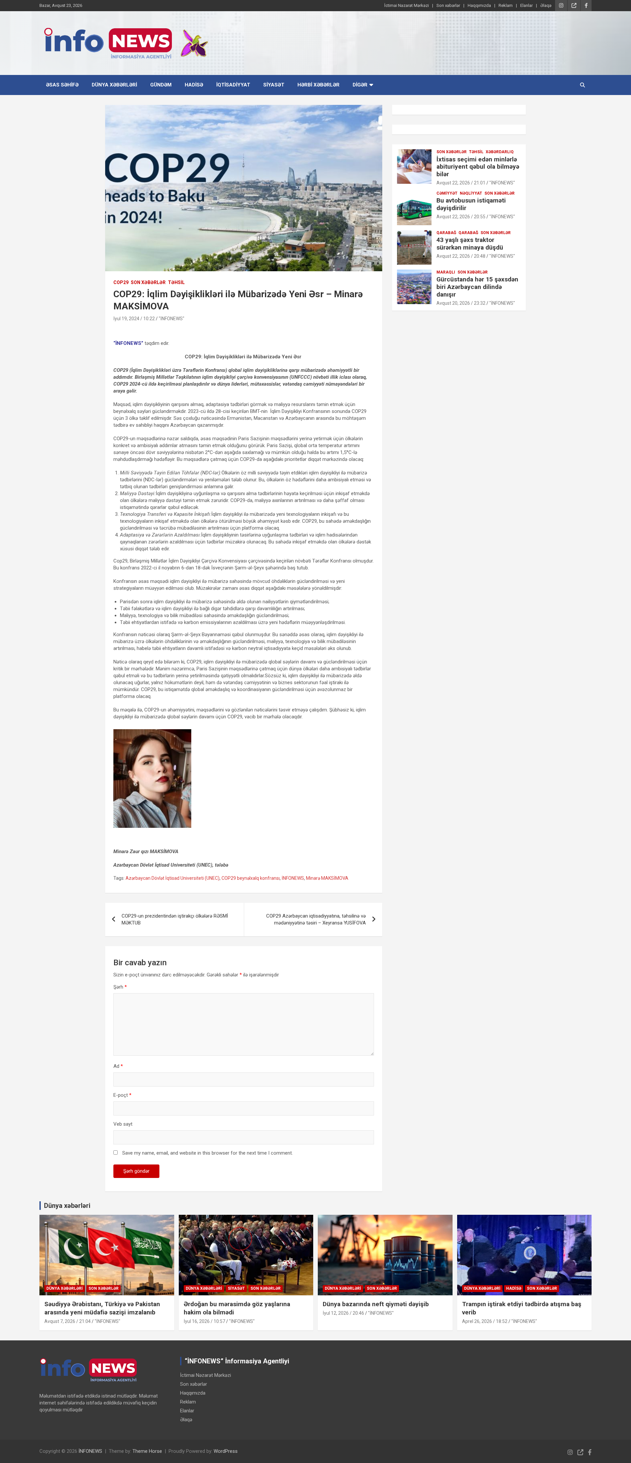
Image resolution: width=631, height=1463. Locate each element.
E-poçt (122, 1095)
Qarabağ (468, 232)
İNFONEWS (293, 878)
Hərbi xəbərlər (318, 85)
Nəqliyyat (471, 193)
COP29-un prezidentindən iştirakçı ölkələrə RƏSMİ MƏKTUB (175, 919)
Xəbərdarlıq (500, 152)
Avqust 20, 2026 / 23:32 (460, 303)
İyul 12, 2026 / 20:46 (343, 1313)
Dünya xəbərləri (114, 85)
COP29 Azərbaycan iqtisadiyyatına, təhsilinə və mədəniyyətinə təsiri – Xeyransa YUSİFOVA (316, 919)
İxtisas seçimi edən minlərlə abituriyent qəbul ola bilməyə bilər (477, 167)
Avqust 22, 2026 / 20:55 (460, 216)
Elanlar (526, 5)
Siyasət (273, 85)
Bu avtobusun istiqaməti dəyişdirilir (471, 204)
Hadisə (194, 85)
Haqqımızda (479, 5)
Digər (360, 85)
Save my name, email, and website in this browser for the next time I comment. (207, 1153)
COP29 (121, 282)
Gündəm (161, 85)
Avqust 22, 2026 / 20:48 (460, 256)
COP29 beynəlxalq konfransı (251, 878)
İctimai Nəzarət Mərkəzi (406, 5)
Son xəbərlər (448, 5)
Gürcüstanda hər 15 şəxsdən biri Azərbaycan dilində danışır (477, 287)
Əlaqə (545, 5)
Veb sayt (122, 1124)
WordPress (226, 1451)
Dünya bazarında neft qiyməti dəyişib (376, 1304)
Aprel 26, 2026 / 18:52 (484, 1321)
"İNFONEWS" (171, 318)
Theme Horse (147, 1451)
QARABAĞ (446, 232)
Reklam (506, 5)
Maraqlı (445, 272)
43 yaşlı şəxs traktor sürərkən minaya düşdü (469, 243)
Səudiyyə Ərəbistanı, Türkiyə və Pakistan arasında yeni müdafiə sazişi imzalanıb (102, 1308)
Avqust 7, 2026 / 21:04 (67, 1321)
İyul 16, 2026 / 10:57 (204, 1321)
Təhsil (176, 282)
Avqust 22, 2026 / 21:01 (460, 182)
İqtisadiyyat (233, 85)
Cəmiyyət (446, 193)
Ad (118, 1066)
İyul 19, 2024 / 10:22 (134, 318)
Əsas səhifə (62, 85)
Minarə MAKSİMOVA (327, 878)
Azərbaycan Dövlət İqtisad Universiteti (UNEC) (173, 878)
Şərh (120, 987)
